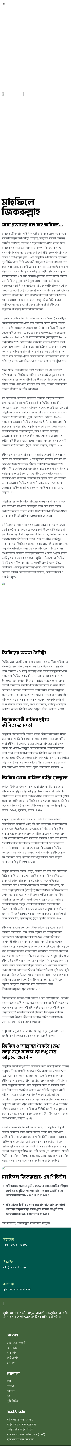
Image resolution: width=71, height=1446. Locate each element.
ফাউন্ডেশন (12, 1357)
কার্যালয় (8, 1284)
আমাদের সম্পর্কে (16, 1343)
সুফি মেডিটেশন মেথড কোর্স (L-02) (26, 1434)
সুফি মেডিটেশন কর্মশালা (20, 1439)
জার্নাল (11, 1391)
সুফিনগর (12, 1353)
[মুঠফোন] (5, 1232)
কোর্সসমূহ (12, 1348)
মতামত (11, 1362)
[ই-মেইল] (5, 1255)
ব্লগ (8, 1396)
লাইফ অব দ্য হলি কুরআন (21, 1424)
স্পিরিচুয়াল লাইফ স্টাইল (20, 1429)
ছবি (9, 1381)
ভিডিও (10, 1386)
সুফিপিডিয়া (13, 1401)
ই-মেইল (8, 1262)
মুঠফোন (8, 1240)
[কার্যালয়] (5, 1277)
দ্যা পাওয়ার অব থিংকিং (20, 1419)
